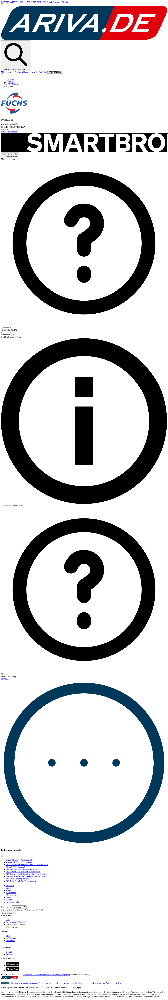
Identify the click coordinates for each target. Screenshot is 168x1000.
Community (28, 72)
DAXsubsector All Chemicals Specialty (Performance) (28, 874)
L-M (22, 910)
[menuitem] (86, 920)
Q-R (30, 910)
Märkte (4, 72)
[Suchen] (2, 75)
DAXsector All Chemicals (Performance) (23, 872)
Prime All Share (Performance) (19, 860)
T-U (36, 910)
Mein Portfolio (40, 72)
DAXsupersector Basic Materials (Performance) (26, 876)
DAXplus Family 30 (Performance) (21, 881)
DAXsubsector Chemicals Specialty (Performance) (27, 864)
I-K (18, 910)
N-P (26, 910)
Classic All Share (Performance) (19, 862)
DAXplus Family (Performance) (19, 879)
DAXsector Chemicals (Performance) (21, 869)
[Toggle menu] (2, 4)
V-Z (40, 910)
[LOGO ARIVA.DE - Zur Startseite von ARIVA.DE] (84, 39)
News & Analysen (15, 72)
